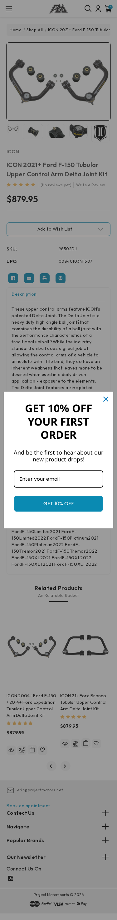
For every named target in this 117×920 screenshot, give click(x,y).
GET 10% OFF (58, 503)
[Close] (105, 399)
